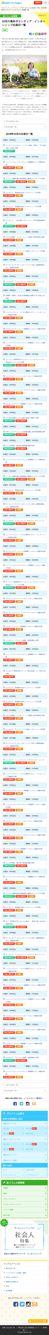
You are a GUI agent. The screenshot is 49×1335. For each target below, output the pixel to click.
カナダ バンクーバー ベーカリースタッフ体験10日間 (24, 376)
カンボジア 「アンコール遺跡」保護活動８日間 (22, 640)
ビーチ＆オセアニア (32, 1175)
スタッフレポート (10, 1199)
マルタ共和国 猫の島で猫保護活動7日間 (20, 446)
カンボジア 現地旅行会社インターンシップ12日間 (23, 206)
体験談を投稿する (12, 1282)
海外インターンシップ (11, 1139)
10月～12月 (29, 1133)
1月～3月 (6, 1128)
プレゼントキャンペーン (12, 1204)
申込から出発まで (12, 1277)
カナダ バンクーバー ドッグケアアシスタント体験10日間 (25, 390)
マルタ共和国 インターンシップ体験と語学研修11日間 (25, 237)
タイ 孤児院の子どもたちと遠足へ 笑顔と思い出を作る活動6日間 (26, 922)
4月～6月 (31, 1128)
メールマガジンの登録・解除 (16, 1273)
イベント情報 (8, 1210)
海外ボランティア (10, 1124)
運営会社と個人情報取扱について (28, 1327)
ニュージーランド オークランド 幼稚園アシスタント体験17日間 (25, 344)
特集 (38, 8)
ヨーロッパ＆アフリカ (9, 1175)
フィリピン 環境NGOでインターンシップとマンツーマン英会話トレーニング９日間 (25, 361)
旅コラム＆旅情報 (30, 8)
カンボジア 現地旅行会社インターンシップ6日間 (23, 193)
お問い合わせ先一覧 (8, 1327)
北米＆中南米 (30, 1170)
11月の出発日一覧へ (11, 127)
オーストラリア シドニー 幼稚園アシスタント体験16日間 (25, 329)
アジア (5, 1170)
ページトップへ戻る (39, 1321)
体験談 (5, 1188)
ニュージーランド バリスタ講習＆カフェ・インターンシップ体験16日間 (26, 313)
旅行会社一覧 (10, 1268)
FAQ (7, 1286)
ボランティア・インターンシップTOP (12, 8)
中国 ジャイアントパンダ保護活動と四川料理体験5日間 (25, 432)
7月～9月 (8, 1133)
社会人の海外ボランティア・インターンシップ (23, 1254)
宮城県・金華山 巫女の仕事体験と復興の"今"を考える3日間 (25, 297)
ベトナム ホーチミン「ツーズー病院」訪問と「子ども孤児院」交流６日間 (26, 146)
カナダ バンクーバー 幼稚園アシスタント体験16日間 (24, 404)
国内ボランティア (10, 1155)
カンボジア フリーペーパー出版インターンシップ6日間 (25, 251)
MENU (45, 2)
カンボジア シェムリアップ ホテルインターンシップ (25, 281)
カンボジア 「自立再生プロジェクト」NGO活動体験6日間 (25, 221)
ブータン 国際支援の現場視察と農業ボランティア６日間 (25, 179)
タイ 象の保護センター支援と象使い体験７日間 (22, 418)
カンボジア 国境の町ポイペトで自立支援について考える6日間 (26, 672)
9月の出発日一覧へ (12, 121)
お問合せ (38, 2)
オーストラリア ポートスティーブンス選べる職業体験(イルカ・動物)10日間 (25, 266)
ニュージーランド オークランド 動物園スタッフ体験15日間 (25, 163)
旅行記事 (6, 1215)
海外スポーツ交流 (10, 1160)
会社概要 (9, 1291)
